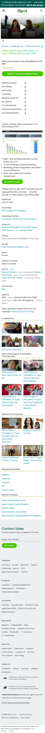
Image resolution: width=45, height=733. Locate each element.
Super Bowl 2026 (9, 608)
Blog (26, 625)
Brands (15, 565)
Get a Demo (7, 655)
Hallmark (6, 478)
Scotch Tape (8, 490)
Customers (19, 648)
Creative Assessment (21, 585)
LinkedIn (34, 668)
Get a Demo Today (12, 181)
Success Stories (8, 628)
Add (11, 269)
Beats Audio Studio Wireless (15, 504)
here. (30, 698)
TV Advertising (8, 635)
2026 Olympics (8, 612)
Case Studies (16, 625)
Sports (16, 568)
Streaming (6, 568)
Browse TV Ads (31, 605)
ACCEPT (11, 731)
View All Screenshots (12, 349)
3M (3, 486)
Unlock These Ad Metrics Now (22, 73)
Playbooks (14, 632)
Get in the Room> (35, 5)
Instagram (6, 672)
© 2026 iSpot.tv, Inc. (9, 714)
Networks (24, 565)
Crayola (5, 482)
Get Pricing (19, 655)
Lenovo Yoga (8, 508)
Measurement (8, 588)
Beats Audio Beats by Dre (14, 500)
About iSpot (7, 648)
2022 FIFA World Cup (27, 608)
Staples (5, 474)
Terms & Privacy (25, 714)
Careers (29, 648)
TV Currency (26, 632)
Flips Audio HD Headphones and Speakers (22, 515)
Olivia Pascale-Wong (12, 277)
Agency (34, 565)
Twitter (15, 219)
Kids (4, 289)
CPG (23, 568)
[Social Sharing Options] (3, 41)
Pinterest (32, 219)
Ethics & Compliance (10, 718)
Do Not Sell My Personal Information (16, 703)
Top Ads (5, 605)
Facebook (6, 219)
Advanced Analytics (10, 592)
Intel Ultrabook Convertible (14, 512)
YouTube (23, 219)
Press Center (7, 652)
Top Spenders (17, 605)
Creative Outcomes (25, 628)
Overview (6, 565)
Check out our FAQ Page (22, 311)
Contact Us (20, 652)
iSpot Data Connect (10, 572)
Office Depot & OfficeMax (14, 210)
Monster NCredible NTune (14, 227)
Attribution (20, 588)
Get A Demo (9, 545)
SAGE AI (24, 572)
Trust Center (25, 718)
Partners (31, 652)
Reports (5, 625)
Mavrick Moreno (9, 272)
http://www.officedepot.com (15, 247)
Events (5, 632)
